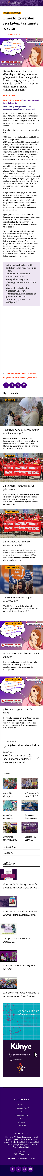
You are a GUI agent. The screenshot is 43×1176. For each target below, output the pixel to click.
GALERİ (21, 1119)
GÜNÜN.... (21, 1122)
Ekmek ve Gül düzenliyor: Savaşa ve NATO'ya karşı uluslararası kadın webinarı (20, 915)
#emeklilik (10, 373)
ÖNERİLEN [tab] (8, 853)
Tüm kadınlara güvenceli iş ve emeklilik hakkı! (17, 599)
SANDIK (21, 1112)
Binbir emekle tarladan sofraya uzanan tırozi (10, 839)
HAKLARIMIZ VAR (21, 1115)
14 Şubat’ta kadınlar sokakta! (23, 745)
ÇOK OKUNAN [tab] (10, 847)
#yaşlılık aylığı (31, 377)
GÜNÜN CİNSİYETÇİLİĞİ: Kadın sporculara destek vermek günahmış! (17, 759)
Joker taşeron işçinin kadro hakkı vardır (19, 711)
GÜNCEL (21, 1105)
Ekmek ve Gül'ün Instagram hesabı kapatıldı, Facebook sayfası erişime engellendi (20, 888)
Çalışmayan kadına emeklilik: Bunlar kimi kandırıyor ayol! (21, 431)
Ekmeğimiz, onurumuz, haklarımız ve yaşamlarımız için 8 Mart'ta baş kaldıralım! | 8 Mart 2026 (21, 996)
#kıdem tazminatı (20, 373)
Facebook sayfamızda (12, 100)
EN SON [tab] (7, 774)
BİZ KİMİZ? (21, 1125)
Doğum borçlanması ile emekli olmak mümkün (21, 655)
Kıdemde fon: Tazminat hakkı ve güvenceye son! (18, 487)
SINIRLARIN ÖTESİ (22, 1108)
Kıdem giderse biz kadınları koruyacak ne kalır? (16, 543)
